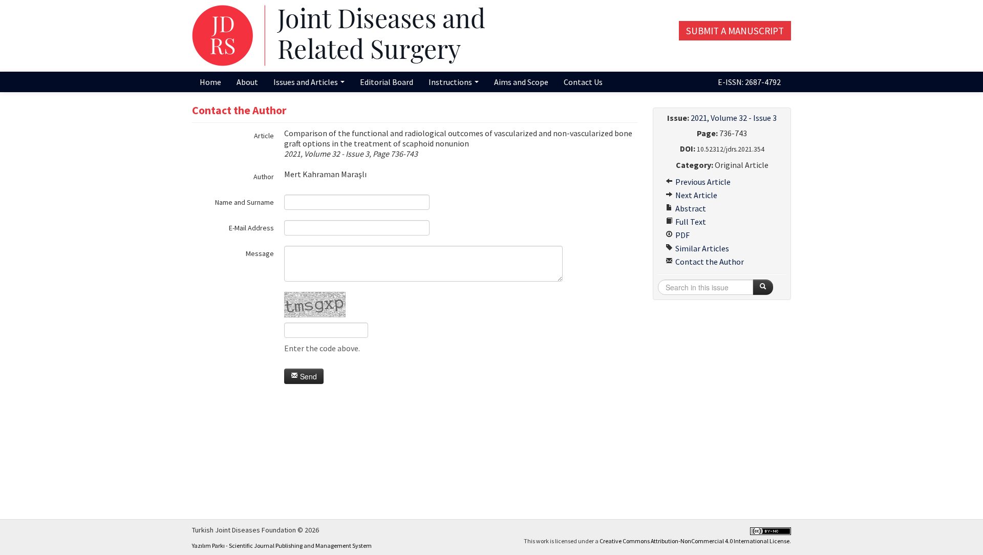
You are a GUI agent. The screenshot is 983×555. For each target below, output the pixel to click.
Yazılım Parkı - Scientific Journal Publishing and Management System (282, 545)
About (247, 82)
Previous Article (702, 182)
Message (260, 253)
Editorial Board (386, 82)
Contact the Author (709, 262)
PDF (682, 235)
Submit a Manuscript (735, 31)
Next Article (695, 195)
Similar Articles (701, 248)
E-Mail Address (251, 227)
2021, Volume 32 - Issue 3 (734, 118)
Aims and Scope (521, 82)
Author (263, 176)
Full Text (690, 222)
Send (307, 376)
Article (264, 135)
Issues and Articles (306, 82)
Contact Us (583, 82)
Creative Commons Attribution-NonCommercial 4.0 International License (694, 541)
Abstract (690, 208)
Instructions (451, 82)
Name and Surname (244, 202)
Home (210, 82)
